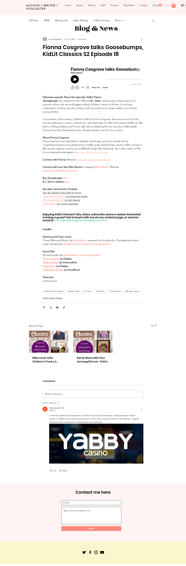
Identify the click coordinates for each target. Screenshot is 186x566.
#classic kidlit (73, 291)
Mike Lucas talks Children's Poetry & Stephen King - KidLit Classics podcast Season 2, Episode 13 (48, 359)
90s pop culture (132, 291)
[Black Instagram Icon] (182, 5)
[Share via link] (64, 307)
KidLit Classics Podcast (54, 291)
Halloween (100, 291)
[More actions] (141, 39)
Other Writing (80, 20)
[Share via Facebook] (44, 307)
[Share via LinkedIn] (57, 307)
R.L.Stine (87, 291)
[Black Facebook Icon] (90, 552)
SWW (47, 20)
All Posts (33, 20)
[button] (173, 5)
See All (154, 325)
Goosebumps (115, 291)
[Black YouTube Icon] (102, 552)
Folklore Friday (101, 20)
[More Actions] (141, 409)
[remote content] (93, 78)
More (118, 20)
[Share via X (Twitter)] (50, 307)
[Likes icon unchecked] (51, 470)
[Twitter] (84, 552)
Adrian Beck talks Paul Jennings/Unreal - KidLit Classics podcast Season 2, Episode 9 (93, 359)
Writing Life (61, 20)
